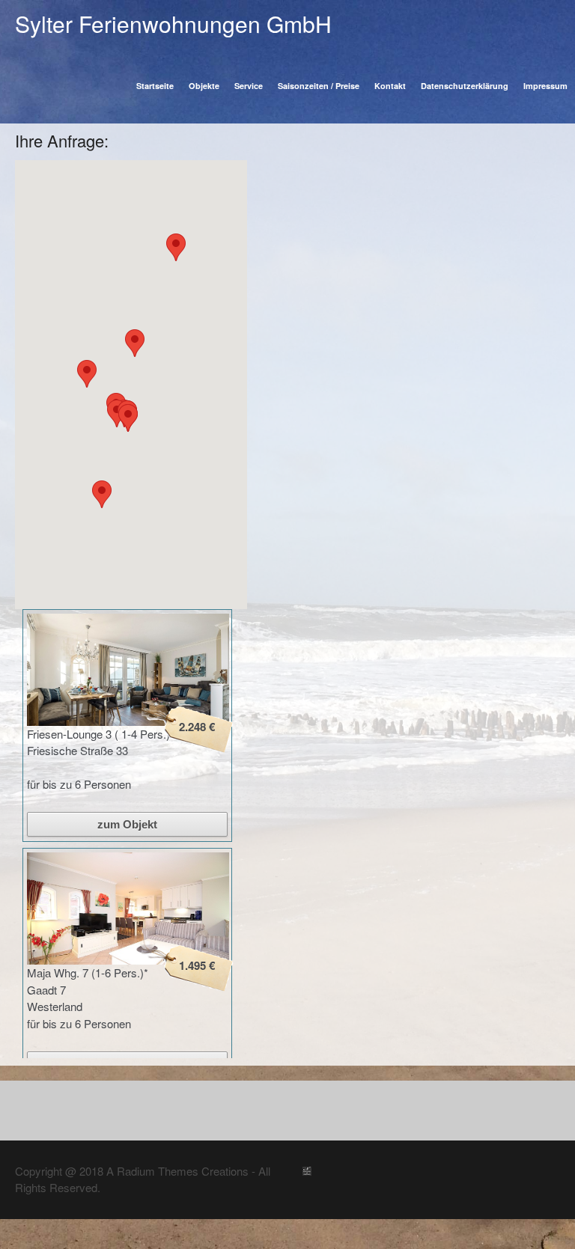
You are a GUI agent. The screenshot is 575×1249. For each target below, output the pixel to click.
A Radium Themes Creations (176, 1171)
